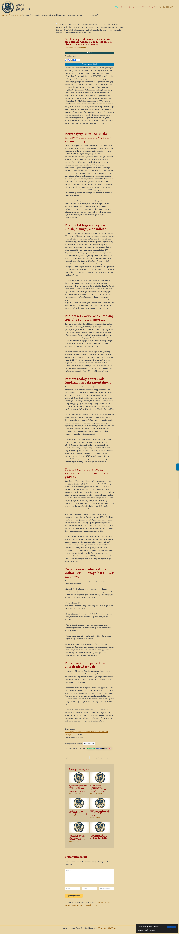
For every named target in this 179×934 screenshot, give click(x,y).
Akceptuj (171, 927)
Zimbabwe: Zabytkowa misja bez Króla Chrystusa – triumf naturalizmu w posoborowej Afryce (78, 788)
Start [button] (122, 7)
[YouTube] (175, 7)
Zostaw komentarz (82, 47)
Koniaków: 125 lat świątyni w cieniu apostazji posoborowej (78, 812)
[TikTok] (171, 7)
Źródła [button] (142, 7)
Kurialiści (77, 816)
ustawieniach (152, 930)
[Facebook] (164, 7)
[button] (116, 7)
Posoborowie (78, 793)
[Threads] (167, 7)
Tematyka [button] (132, 7)
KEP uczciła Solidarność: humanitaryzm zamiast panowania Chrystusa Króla (100, 813)
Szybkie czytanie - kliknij (89, 64)
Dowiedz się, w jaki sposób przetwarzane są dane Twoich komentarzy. (88, 904)
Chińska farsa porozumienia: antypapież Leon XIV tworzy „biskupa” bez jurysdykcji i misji (99, 788)
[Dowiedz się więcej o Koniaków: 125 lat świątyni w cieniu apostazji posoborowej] (79, 803)
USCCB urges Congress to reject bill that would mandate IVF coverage (86, 733)
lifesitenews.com (89, 743)
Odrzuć (171, 930)
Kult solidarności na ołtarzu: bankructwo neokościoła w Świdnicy (99, 836)
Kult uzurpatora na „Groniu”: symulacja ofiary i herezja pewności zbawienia (77, 837)
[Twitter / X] (160, 7)
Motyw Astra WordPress (107, 928)
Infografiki (152, 7)
